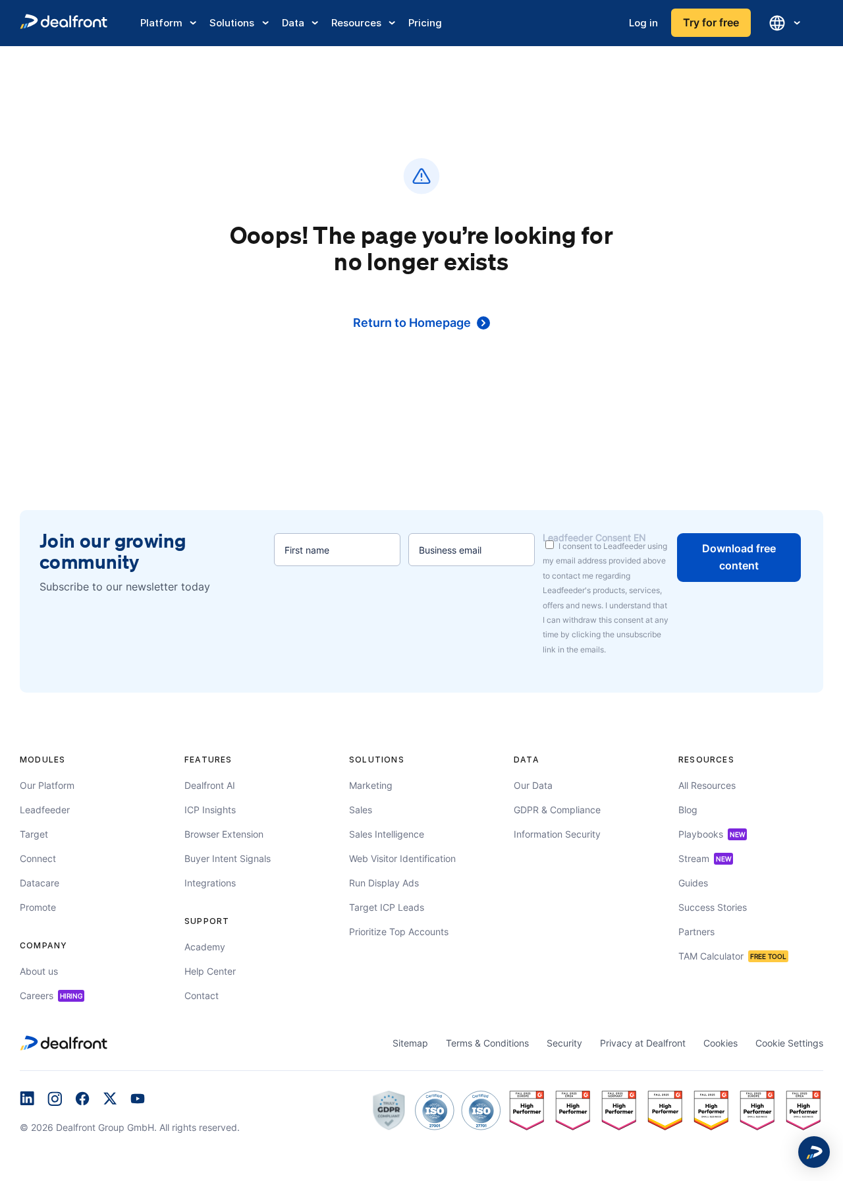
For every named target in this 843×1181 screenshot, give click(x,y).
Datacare (39, 882)
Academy (204, 946)
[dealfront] (63, 23)
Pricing (425, 22)
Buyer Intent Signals (227, 858)
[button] (814, 1152)
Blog (687, 809)
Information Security (557, 834)
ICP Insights (210, 809)
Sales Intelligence (386, 834)
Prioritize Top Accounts (399, 931)
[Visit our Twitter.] (110, 1100)
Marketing (371, 785)
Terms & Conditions (487, 1043)
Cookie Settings (789, 1043)
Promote (38, 907)
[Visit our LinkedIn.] (27, 1100)
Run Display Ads (384, 882)
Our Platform (47, 785)
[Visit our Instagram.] (54, 1100)
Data (293, 22)
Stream (704, 858)
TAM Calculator (732, 956)
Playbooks (711, 834)
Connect (38, 858)
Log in (643, 22)
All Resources (707, 785)
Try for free (711, 22)
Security (564, 1043)
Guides (693, 882)
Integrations (210, 882)
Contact (201, 995)
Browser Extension (223, 834)
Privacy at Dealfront (643, 1043)
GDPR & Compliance (557, 809)
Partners (696, 931)
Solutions (231, 22)
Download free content (739, 557)
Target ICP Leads (386, 907)
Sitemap (410, 1043)
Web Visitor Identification (402, 858)
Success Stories (712, 907)
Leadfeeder (45, 809)
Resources (356, 22)
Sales (360, 809)
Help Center (210, 971)
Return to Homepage (412, 323)
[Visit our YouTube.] (137, 1100)
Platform (161, 22)
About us (39, 971)
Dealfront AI (209, 785)
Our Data (533, 785)
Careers (51, 995)
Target (34, 834)
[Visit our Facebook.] (82, 1100)
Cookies (720, 1043)
